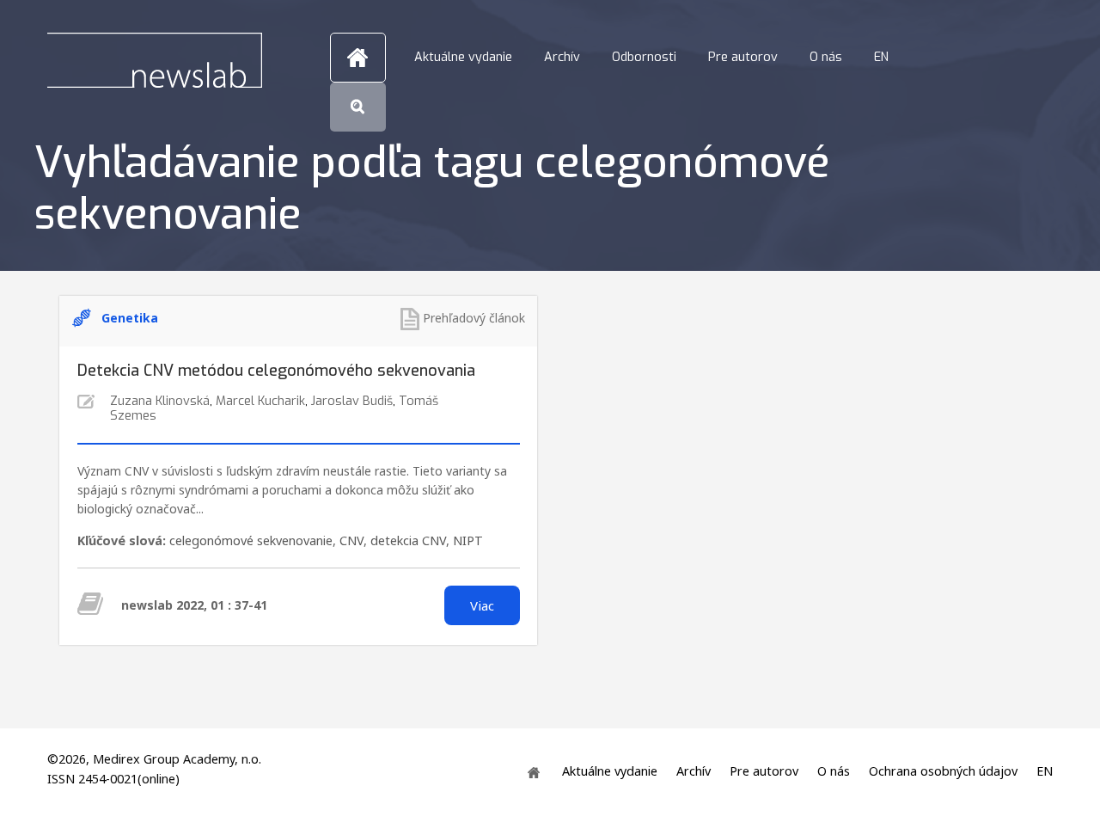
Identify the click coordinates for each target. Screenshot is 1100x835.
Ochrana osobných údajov (943, 771)
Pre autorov (743, 57)
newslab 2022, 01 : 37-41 (194, 605)
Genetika (129, 318)
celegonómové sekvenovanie (251, 540)
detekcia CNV (408, 540)
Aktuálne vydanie (463, 57)
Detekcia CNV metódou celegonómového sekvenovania (276, 370)
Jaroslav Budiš (352, 401)
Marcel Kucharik (260, 401)
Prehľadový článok (474, 318)
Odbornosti (644, 57)
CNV (351, 540)
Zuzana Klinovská (160, 401)
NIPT (468, 540)
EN (881, 57)
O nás (826, 57)
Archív (562, 57)
